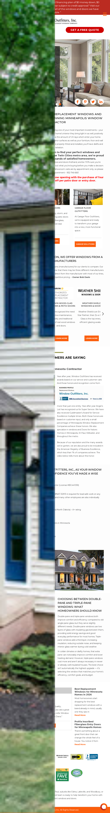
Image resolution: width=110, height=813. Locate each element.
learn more (56, 338)
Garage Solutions (85, 244)
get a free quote (85, 30)
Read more (80, 715)
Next (103, 313)
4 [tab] (60, 104)
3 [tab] (57, 104)
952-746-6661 (73, 172)
